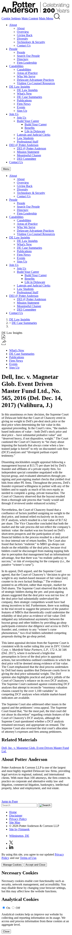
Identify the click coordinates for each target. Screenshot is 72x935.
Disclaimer (15, 815)
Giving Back (24, 35)
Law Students (25, 138)
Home (13, 812)
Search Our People (28, 55)
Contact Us (24, 45)
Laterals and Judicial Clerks (33, 134)
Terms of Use (28, 857)
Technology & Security (31, 42)
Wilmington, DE (19, 835)
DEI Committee (26, 158)
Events (21, 107)
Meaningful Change (29, 155)
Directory (22, 59)
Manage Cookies (12, 864)
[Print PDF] (3, 338)
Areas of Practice (27, 73)
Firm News (24, 103)
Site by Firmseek (19, 829)
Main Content (30, 18)
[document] (36, 901)
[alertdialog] (36, 901)
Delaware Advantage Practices (35, 79)
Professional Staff (27, 141)
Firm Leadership (27, 62)
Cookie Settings (11, 18)
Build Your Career (28, 121)
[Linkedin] (11, 848)
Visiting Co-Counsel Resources (36, 83)
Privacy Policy (18, 819)
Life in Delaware (35, 131)
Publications (24, 100)
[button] (4, 343)
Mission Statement (28, 151)
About (13, 25)
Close (6, 931)
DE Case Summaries (29, 97)
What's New (24, 93)
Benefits (30, 127)
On (8, 907)
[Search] (57, 18)
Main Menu (46, 18)
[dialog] (36, 860)
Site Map (14, 822)
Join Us (13, 114)
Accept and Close (35, 864)
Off (18, 907)
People (13, 49)
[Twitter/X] (11, 843)
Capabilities (16, 66)
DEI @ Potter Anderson (23, 145)
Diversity (22, 38)
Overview (23, 31)
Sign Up (22, 110)
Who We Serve (26, 76)
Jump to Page (10, 801)
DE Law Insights (19, 86)
